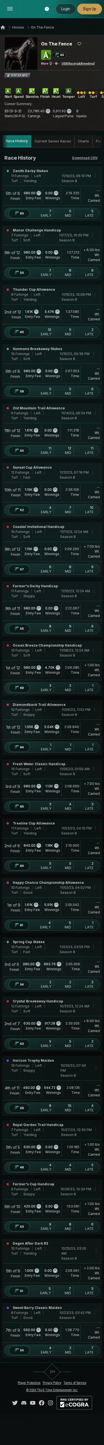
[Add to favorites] (79, 44)
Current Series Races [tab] (53, 141)
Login (65, 9)
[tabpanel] (52, 756)
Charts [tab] (83, 141)
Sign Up (89, 9)
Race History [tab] (17, 141)
